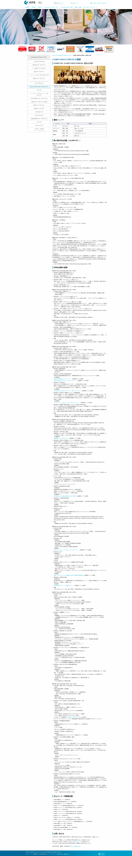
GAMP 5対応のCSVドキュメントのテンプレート (65, 380)
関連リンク (66, 854)
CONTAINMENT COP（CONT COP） (39, 98)
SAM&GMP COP (39, 111)
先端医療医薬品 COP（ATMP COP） (39, 118)
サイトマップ (29, 854)
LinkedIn (102, 854)
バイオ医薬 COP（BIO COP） (39, 68)
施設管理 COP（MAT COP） (39, 64)
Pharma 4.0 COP (39, 125)
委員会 (39, 7)
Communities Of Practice (39, 61)
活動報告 (34, 7)
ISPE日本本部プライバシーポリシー (47, 854)
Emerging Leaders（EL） (73, 717)
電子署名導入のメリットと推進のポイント (63, 585)
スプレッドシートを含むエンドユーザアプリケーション (67, 402)
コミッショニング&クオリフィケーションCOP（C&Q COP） (39, 82)
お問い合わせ (60, 854)
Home (53, 55)
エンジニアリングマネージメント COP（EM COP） (39, 94)
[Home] (33, 3)
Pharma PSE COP (39, 115)
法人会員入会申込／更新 (67, 7)
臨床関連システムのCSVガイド (61, 438)
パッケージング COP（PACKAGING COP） (39, 75)
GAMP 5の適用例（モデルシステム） (62, 378)
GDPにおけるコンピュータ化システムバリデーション (66, 549)
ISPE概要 (27, 7)
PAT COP (39, 90)
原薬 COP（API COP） (39, 71)
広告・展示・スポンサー (89, 7)
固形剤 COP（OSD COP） (39, 78)
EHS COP (39, 122)
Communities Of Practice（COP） (51, 7)
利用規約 (35, 854)
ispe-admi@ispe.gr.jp (75, 846)
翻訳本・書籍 (78, 7)
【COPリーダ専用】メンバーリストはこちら (39, 129)
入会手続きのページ (76, 841)
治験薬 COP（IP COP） (39, 108)
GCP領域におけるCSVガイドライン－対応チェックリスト (67, 390)
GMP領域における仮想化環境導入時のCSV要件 (65, 496)
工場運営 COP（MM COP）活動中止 (39, 101)
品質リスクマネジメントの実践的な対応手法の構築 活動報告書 (68, 575)
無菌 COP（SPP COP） (39, 105)
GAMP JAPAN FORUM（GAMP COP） (39, 86)
